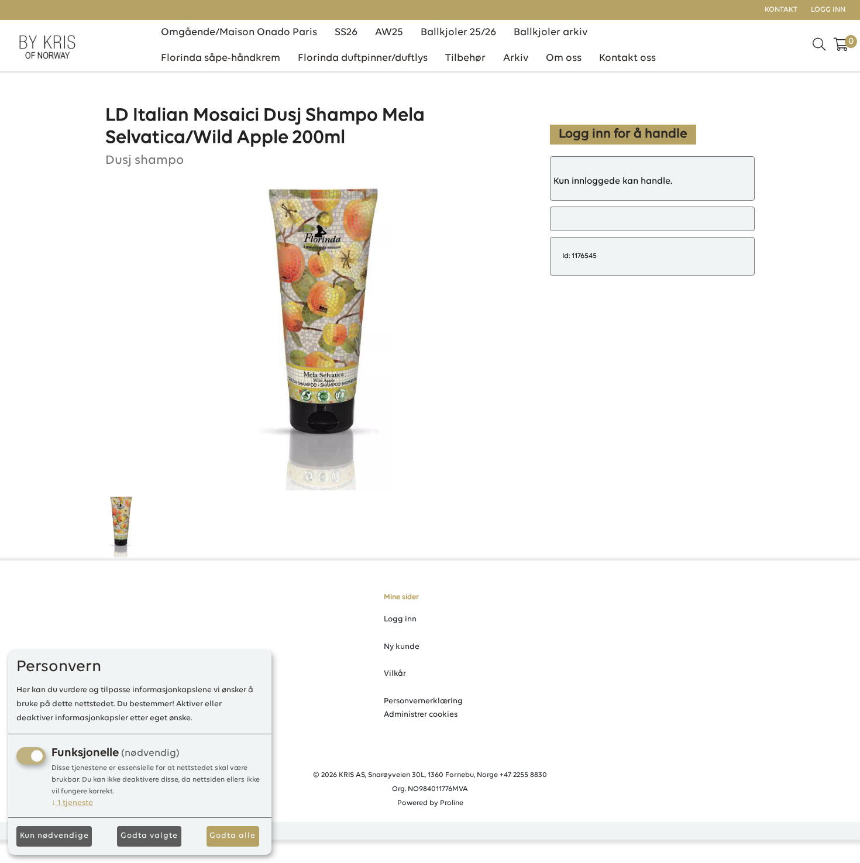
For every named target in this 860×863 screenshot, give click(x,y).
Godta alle (232, 835)
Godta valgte (149, 835)
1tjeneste (72, 803)
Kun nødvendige (54, 835)
